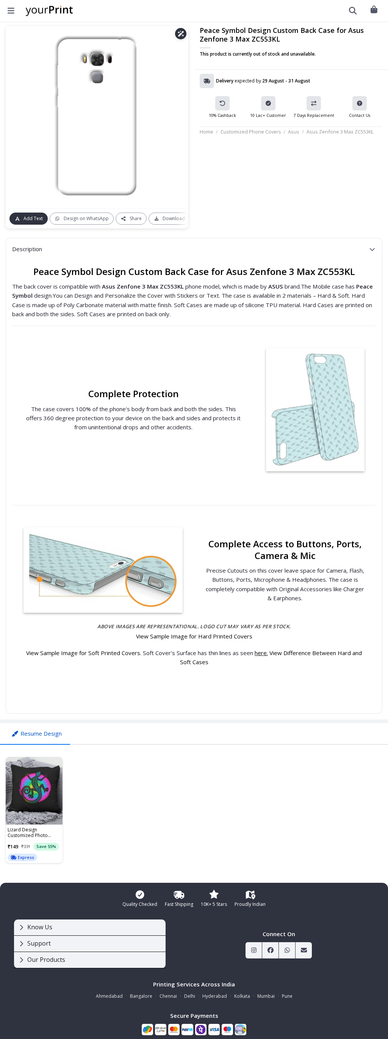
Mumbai (266, 996)
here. (261, 653)
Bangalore (141, 996)
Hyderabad (214, 996)
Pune (287, 996)
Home (206, 131)
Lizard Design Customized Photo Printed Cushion (28, 833)
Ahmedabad (109, 996)
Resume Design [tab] (41, 733)
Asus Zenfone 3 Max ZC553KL (340, 131)
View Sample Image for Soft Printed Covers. (84, 653)
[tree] (90, 943)
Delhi (189, 996)
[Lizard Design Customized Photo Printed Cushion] (34, 791)
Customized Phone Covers (251, 131)
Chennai (168, 996)
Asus (293, 131)
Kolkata (242, 996)
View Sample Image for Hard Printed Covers (194, 636)
